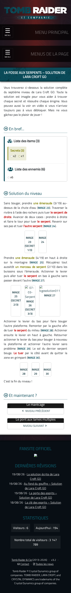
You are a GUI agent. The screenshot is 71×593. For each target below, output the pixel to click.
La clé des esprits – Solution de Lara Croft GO (43, 504)
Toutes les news (45, 564)
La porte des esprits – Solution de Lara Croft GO (38, 495)
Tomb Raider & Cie (22, 560)
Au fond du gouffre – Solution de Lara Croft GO (43, 485)
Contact (24, 564)
